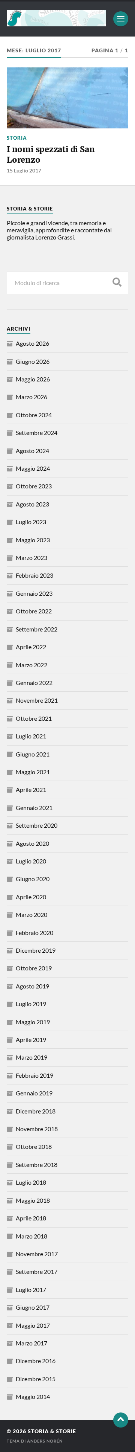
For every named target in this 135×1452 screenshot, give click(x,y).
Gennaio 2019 (34, 1093)
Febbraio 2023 (34, 575)
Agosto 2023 (32, 504)
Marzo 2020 (31, 914)
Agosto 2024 (32, 450)
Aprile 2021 (31, 789)
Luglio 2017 (31, 1289)
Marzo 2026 (31, 396)
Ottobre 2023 (34, 486)
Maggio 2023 (33, 539)
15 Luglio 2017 (24, 170)
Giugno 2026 (33, 361)
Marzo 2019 (31, 1057)
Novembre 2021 (37, 700)
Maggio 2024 (33, 468)
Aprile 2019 (31, 1039)
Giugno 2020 (33, 878)
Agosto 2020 (32, 843)
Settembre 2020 (36, 825)
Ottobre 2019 (34, 968)
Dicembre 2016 (36, 1360)
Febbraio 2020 (34, 932)
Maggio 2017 (33, 1325)
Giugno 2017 (33, 1307)
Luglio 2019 (31, 1003)
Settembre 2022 (36, 629)
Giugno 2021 (33, 754)
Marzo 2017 (31, 1343)
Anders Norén (45, 1440)
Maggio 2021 (33, 771)
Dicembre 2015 (36, 1378)
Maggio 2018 (33, 1200)
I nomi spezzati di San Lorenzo (50, 154)
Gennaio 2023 (34, 593)
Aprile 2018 (31, 1218)
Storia (17, 138)
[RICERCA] (117, 282)
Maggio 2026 (33, 379)
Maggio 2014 (33, 1396)
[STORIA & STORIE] (56, 23)
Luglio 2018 (31, 1182)
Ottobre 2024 (34, 414)
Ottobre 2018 (34, 1146)
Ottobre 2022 (34, 611)
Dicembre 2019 (36, 950)
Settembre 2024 (36, 432)
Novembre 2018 (37, 1128)
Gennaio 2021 (34, 807)
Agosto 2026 (32, 343)
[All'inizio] (120, 1420)
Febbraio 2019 (34, 1075)
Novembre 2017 (37, 1253)
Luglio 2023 (31, 521)
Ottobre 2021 (34, 718)
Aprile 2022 (31, 646)
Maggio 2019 (33, 1021)
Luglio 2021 (31, 736)
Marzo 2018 (31, 1236)
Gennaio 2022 (34, 682)
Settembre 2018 (36, 1164)
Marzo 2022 (31, 664)
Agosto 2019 (32, 986)
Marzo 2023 (31, 557)
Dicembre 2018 (36, 1111)
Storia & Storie (52, 1431)
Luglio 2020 (31, 861)
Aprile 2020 (31, 896)
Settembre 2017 (36, 1271)
